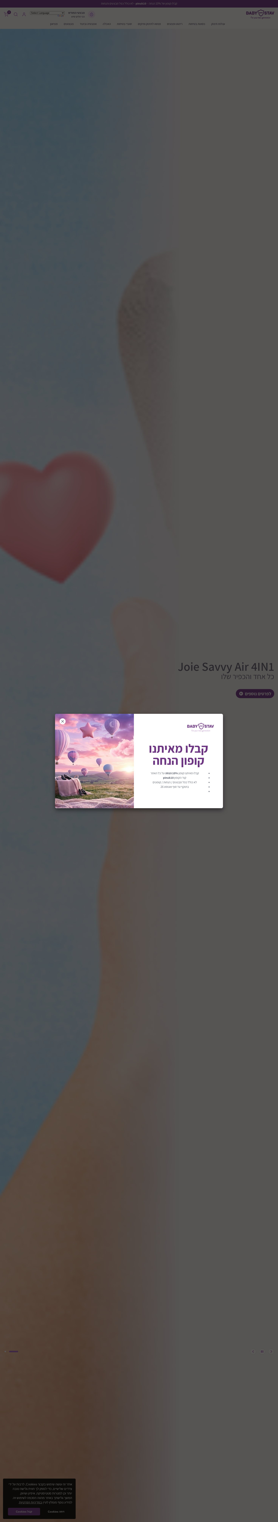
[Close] (63, 721)
